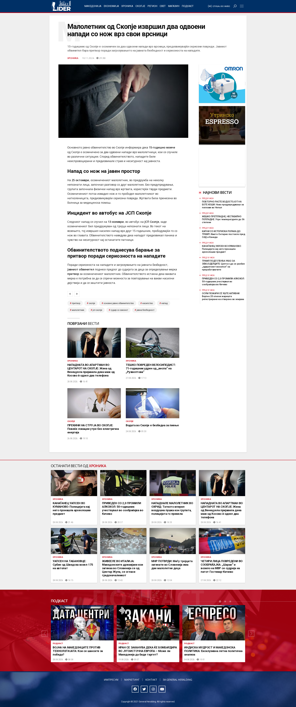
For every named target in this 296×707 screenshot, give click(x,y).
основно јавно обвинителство (119, 303)
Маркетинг (132, 679)
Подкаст (187, 6)
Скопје (140, 6)
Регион (152, 6)
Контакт (151, 679)
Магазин (173, 6)
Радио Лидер (61, 6)
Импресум (111, 679)
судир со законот (119, 310)
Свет (163, 6)
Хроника (127, 6)
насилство (147, 303)
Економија (111, 6)
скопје (92, 303)
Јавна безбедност (145, 310)
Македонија (92, 6)
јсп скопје (97, 310)
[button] (45, 633)
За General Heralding (177, 679)
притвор (76, 303)
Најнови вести (217, 192)
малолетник (78, 310)
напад (164, 303)
